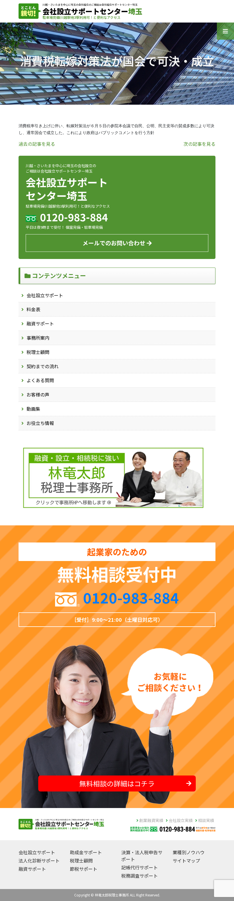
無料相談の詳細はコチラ (117, 783)
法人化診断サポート (39, 860)
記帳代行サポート (139, 867)
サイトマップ (186, 860)
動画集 (33, 408)
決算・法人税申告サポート (141, 855)
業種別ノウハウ (189, 852)
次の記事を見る (199, 143)
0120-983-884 (131, 597)
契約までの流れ (42, 366)
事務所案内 (38, 337)
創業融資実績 (150, 820)
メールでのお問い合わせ (114, 243)
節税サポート (83, 868)
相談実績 (205, 820)
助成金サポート (86, 852)
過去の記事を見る (37, 143)
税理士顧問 (38, 352)
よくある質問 (40, 380)
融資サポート (40, 323)
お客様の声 (38, 394)
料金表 (33, 309)
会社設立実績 (180, 820)
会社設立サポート (45, 295)
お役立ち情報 (40, 423)
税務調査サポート (139, 875)
